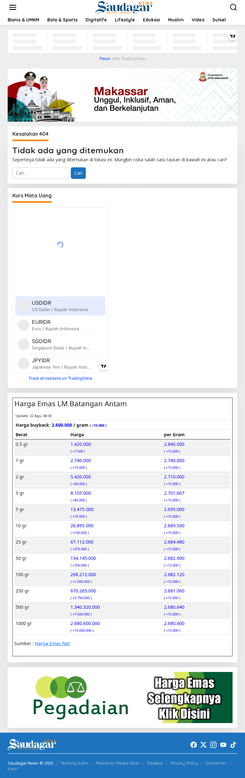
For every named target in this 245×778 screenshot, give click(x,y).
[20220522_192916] (122, 697)
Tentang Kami (74, 763)
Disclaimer (216, 763)
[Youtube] (223, 745)
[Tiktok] (233, 745)
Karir (12, 768)
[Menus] (13, 7)
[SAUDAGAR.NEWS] (123, 7)
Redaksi (155, 763)
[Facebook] (193, 745)
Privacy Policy (184, 763)
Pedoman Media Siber (118, 763)
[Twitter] (203, 745)
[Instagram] (213, 745)
